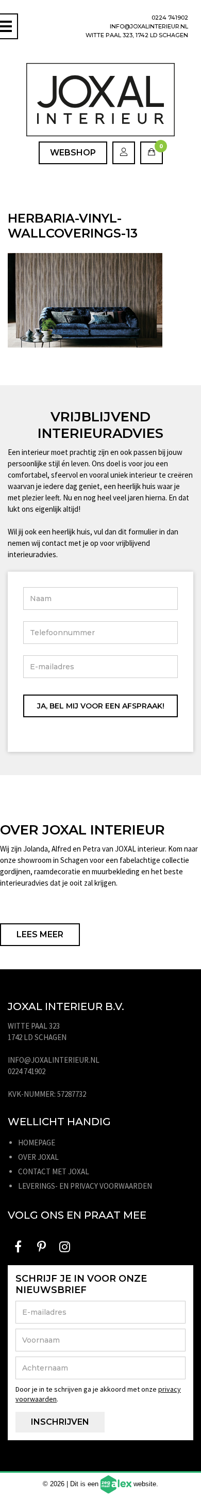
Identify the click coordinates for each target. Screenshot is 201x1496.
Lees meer (39, 934)
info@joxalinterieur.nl (149, 26)
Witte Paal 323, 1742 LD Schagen (137, 35)
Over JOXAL (38, 1157)
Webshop (73, 153)
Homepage (36, 1142)
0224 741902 (170, 17)
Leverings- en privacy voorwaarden (85, 1186)
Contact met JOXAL (53, 1171)
